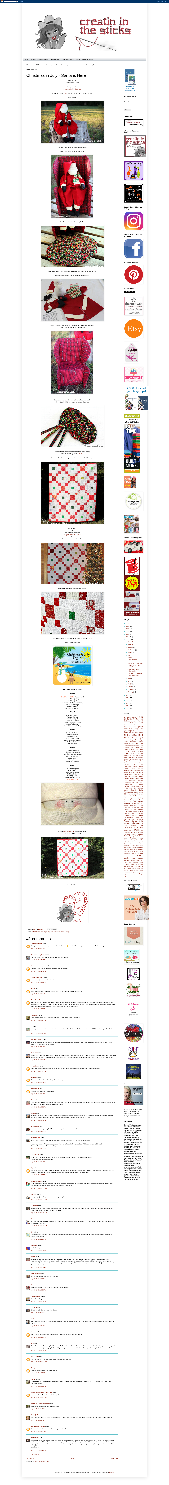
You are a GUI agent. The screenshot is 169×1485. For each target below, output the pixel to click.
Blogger (111, 1472)
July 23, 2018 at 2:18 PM (38, 1279)
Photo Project (135, 813)
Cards (141, 745)
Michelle (33, 1194)
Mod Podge (140, 803)
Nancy (33, 1368)
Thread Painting (137, 858)
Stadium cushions (129, 845)
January (130, 692)
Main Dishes (139, 800)
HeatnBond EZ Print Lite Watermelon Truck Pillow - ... (135, 665)
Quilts (62, 931)
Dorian (33, 988)
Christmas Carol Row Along (133, 749)
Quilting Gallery (128, 830)
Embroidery (127, 766)
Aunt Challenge (133, 728)
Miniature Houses (130, 803)
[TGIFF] (133, 1060)
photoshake (136, 870)
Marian (33, 1379)
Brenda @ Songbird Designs (40, 1403)
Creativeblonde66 (36, 943)
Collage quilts (129, 751)
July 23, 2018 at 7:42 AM (38, 1071)
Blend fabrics (139, 732)
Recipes (140, 832)
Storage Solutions (129, 847)
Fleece (126, 772)
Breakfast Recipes (136, 741)
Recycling (127, 834)
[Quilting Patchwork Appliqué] (133, 1016)
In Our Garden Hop (130, 788)
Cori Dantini (133, 753)
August (130, 652)
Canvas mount (135, 745)
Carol (65, 93)
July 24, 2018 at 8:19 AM (38, 1386)
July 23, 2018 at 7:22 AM (38, 1046)
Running (131, 836)
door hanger (127, 868)
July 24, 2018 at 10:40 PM (39, 1420)
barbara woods (36, 1273)
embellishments (136, 868)
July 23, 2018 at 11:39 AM (39, 1212)
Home (26, 59)
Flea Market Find (138, 770)
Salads (125, 838)
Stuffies (126, 849)
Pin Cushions (128, 817)
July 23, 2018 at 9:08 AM (38, 1162)
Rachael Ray (127, 832)
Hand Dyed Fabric (137, 782)
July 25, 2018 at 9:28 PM (38, 1450)
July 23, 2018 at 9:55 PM (38, 1350)
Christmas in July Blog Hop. (72, 89)
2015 (128, 700)
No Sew (134, 809)
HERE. (81, 454)
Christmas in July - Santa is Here (133, 670)
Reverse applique (137, 834)
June (129, 678)
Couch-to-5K (127, 755)
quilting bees (136, 872)
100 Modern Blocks (130, 717)
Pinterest (136, 817)
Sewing (67, 931)
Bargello (135, 730)
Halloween (127, 782)
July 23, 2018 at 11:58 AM (39, 1226)
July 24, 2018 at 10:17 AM (39, 1397)
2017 (128, 695)
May (129, 681)
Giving (126, 780)
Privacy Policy (54, 59)
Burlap (126, 743)
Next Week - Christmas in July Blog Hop (135, 674)
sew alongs (139, 874)
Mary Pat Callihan (36, 1039)
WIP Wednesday (133, 862)
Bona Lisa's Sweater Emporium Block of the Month (77, 59)
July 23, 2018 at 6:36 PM (38, 1312)
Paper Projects (133, 811)
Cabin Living (139, 743)
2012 (128, 708)
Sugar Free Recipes (136, 849)
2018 (128, 639)
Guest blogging (132, 780)
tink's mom (34, 1319)
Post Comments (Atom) (42, 1461)
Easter (141, 764)
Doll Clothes (135, 761)
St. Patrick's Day (136, 844)
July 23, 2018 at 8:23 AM (38, 1120)
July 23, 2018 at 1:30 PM (38, 1239)
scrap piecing (131, 874)
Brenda (33, 1256)
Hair (141, 780)
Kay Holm (34, 1307)
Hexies (141, 784)
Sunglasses (127, 853)
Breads (126, 741)
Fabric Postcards (137, 768)
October (130, 647)
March (130, 686)
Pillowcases (134, 815)
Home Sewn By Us (37, 1000)
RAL (142, 830)
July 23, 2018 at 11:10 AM (39, 1188)
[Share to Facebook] (54, 929)
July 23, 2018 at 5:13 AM (38, 982)
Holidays (127, 786)
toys (125, 876)
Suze (32, 1343)
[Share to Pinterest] (56, 929)
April (129, 684)
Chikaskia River (128, 747)
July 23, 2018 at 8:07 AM (38, 1093)
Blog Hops (50, 931)
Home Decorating (137, 786)
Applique (139, 727)
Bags (130, 731)
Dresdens (131, 763)
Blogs (132, 740)
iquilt (142, 868)
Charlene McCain (36, 1181)
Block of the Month (131, 735)
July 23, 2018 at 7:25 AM (38, 1060)
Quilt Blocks (136, 823)
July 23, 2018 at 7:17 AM (38, 1033)
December (131, 642)
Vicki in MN (34, 1015)
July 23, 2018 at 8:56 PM (38, 1326)
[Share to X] (52, 929)
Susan (33, 1219)
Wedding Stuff (128, 866)
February (131, 689)
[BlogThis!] (50, 929)
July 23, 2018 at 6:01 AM (38, 994)
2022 (128, 629)
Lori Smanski (35, 1154)
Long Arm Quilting (136, 798)
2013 (128, 706)
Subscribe (127, 102)
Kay (32, 1168)
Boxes (136, 740)
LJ (31, 1026)
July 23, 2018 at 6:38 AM (38, 1009)
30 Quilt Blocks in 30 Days (39, 59)
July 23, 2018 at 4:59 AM (38, 971)
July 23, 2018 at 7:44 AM (38, 1082)
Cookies (126, 753)
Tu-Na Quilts (35, 1415)
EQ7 (134, 764)
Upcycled (133, 860)
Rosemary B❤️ (35, 1137)
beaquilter (34, 1245)
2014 (128, 703)
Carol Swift (34, 1053)
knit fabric (126, 870)
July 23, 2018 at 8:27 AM (38, 1131)
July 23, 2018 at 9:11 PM (38, 1337)
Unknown (34, 1077)
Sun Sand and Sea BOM (133, 851)
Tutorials (126, 860)
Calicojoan (34, 1205)
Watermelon (133, 864)
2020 (128, 634)
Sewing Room (135, 840)
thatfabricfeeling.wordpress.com (41, 1392)
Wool (136, 866)
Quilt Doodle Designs (38, 1426)
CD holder (131, 743)
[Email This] (48, 929)
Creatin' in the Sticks (67, 697)
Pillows (140, 815)
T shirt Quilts (134, 853)
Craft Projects (132, 757)
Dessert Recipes (138, 759)
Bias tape (131, 732)
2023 (128, 626)
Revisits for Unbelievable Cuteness (132, 659)
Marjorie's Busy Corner (38, 955)
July (129, 655)
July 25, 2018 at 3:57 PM (38, 1431)
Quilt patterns (138, 828)
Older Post (114, 1458)
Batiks (126, 732)
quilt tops (130, 872)
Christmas (57, 931)
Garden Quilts (138, 776)
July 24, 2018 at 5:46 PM (38, 1409)
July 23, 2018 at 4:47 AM (38, 960)
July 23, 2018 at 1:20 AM (38, 948)
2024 (128, 623)
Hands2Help (128, 784)
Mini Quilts (138, 802)
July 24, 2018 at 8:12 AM (38, 1373)
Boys (141, 740)
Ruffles (126, 836)
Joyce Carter (35, 1066)
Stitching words (139, 845)
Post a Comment (34, 1454)
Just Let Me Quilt (72, 779)
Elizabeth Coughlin (37, 977)
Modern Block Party (130, 805)
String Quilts (139, 847)
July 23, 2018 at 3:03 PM (38, 1290)
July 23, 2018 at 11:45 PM (39, 1361)
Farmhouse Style (129, 770)
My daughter (132, 807)
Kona (138, 794)
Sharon (33, 1332)
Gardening (127, 778)
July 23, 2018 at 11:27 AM (39, 1199)
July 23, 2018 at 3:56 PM (38, 1301)
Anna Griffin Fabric (130, 727)
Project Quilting (130, 821)
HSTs (138, 780)
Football (131, 772)
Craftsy (140, 757)
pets (131, 870)
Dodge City (127, 761)
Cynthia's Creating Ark (38, 966)
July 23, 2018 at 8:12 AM (38, 1107)
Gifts (132, 778)
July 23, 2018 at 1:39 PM (38, 1250)
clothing (140, 866)
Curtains (126, 759)
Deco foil (131, 759)
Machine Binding (129, 800)
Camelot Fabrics (128, 745)
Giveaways (139, 778)
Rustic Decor (139, 836)
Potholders (139, 819)
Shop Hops (135, 841)
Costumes (140, 753)
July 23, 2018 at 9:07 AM (38, 1148)
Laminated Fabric (133, 796)
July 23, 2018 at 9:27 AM (38, 1175)
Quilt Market (130, 825)
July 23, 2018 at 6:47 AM (38, 1020)
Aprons (126, 728)
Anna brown (35, 1356)
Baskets (140, 731)
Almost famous (138, 725)
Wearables (140, 864)
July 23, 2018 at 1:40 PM (38, 1267)
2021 (128, 631)
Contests (140, 751)
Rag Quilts (134, 832)
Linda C (33, 1113)
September (131, 650)
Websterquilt (35, 1088)
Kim (32, 1232)
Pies (130, 815)
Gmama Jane (35, 1437)
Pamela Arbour (35, 1296)
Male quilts (128, 802)
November (131, 644)
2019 (128, 637)
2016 (128, 698)
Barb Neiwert (35, 1126)
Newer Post (30, 1458)
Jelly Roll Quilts (132, 794)
